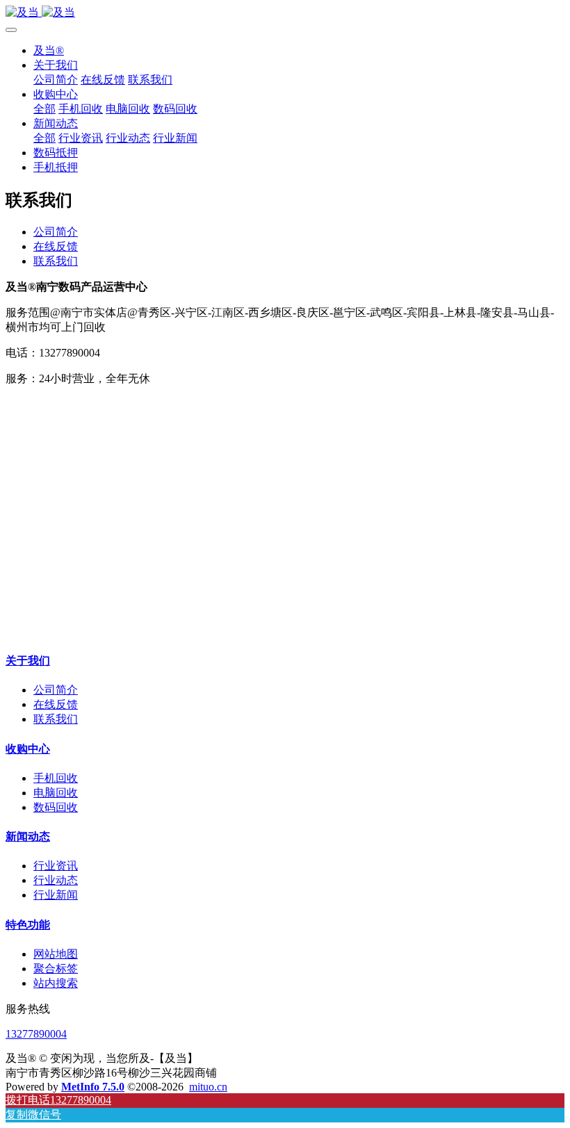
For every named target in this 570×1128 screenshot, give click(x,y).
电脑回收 (55, 793)
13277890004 (36, 1034)
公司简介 (55, 232)
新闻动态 (28, 836)
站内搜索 (55, 983)
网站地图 (55, 954)
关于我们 (28, 661)
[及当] (285, 13)
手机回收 (55, 778)
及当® (48, 50)
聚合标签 (55, 968)
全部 (44, 109)
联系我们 (55, 261)
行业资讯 (55, 866)
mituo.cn (208, 1087)
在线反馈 (55, 246)
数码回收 (55, 807)
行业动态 (55, 880)
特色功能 (28, 925)
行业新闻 (55, 895)
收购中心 (28, 749)
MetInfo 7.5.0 (92, 1087)
